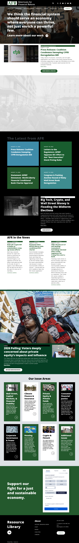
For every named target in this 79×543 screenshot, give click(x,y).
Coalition (37, 532)
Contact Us (16, 541)
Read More (43, 66)
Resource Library (29, 8)
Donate (68, 8)
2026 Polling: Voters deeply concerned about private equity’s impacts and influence (25, 351)
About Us (10, 8)
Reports (43, 197)
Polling (6, 345)
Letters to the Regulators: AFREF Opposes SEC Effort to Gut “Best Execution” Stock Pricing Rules (54, 154)
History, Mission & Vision (42, 524)
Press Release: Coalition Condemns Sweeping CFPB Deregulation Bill (55, 52)
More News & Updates (49, 71)
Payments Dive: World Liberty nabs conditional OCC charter (36, 247)
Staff (36, 527)
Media (46, 8)
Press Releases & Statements (48, 46)
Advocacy (39, 8)
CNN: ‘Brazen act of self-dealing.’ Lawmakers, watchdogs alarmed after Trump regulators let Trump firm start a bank (58, 251)
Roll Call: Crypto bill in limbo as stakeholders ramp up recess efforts (14, 247)
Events (61, 8)
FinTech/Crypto (15, 241)
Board (36, 529)
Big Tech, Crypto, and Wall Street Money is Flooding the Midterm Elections (56, 205)
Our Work (18, 8)
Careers (37, 534)
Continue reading (11, 272)
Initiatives (53, 8)
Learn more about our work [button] (25, 35)
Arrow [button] (9, 532)
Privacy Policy (10, 541)
